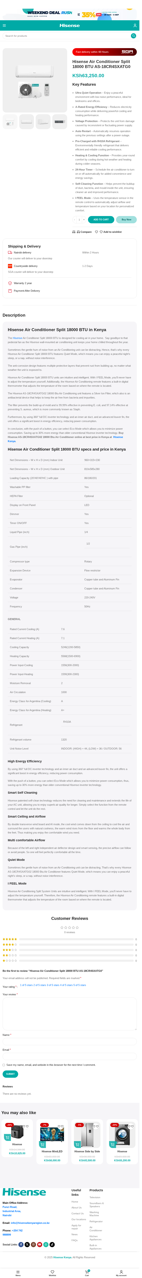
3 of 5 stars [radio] (53, 985)
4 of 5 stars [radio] (66, 985)
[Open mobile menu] (4, 25)
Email (7, 1049)
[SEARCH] (133, 35)
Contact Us (78, 1213)
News (75, 1234)
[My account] (135, 25)
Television (95, 1197)
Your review (10, 994)
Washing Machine (94, 1214)
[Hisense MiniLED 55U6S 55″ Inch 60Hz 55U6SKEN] (52, 1135)
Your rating (9, 986)
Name (7, 1034)
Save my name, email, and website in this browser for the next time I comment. (51, 1064)
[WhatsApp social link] (45, 1244)
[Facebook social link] (21, 1244)
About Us (77, 1207)
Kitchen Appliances (95, 1238)
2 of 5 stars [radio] (39, 985)
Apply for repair (76, 1227)
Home (75, 1201)
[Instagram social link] (33, 1244)
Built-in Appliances (95, 1247)
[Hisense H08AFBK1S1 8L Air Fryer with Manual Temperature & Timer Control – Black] (17, 1131)
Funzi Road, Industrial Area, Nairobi (12, 1211)
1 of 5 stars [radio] (26, 985)
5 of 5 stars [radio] (79, 985)
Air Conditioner (96, 1229)
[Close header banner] (4, 4)
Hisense (17, 338)
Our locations (79, 1219)
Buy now (126, 219)
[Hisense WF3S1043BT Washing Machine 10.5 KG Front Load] (122, 1135)
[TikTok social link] (52, 1244)
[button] (7, 1137)
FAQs (75, 1240)
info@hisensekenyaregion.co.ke (30, 1222)
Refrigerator (96, 1221)
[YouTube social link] (39, 1244)
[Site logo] (70, 25)
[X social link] (27, 1244)
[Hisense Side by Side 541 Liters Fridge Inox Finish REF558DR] (87, 1135)
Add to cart (101, 219)
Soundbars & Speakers (97, 1205)
